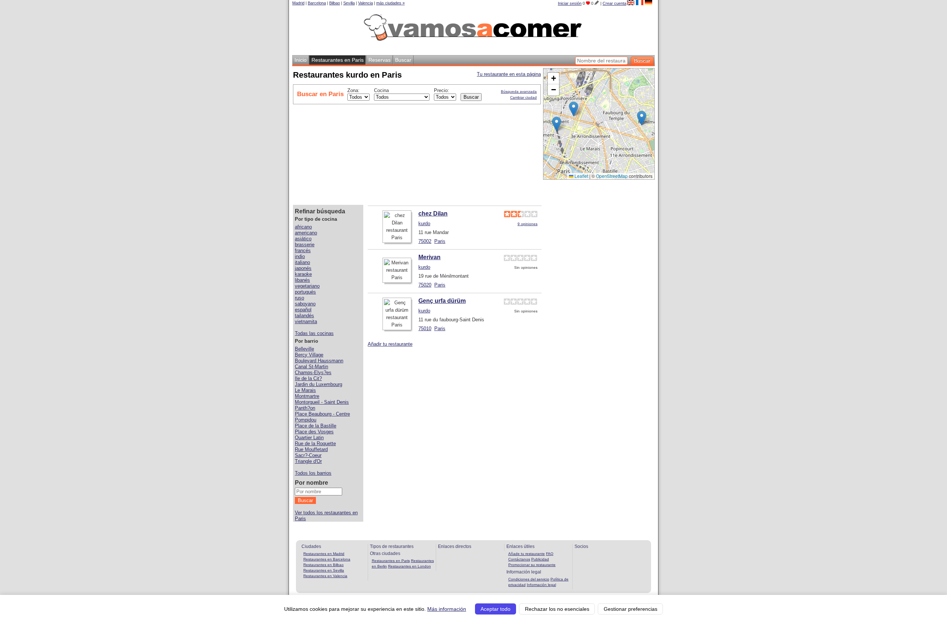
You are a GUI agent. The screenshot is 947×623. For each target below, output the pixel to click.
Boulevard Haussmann (319, 360)
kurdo (424, 223)
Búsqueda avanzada (519, 91)
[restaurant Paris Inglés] (630, 3)
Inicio (300, 60)
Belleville (304, 349)
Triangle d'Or (308, 461)
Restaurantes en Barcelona (326, 559)
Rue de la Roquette (315, 443)
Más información (446, 609)
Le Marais (305, 390)
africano (303, 227)
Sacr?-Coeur (308, 455)
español (303, 309)
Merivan (429, 257)
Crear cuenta (614, 3)
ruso (299, 298)
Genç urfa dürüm (442, 301)
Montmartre (307, 396)
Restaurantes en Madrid (323, 554)
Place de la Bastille (315, 426)
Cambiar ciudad (523, 97)
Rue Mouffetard (311, 449)
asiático (303, 238)
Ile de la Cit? (308, 378)
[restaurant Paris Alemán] (648, 3)
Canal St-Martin (311, 366)
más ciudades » (390, 3)
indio (300, 256)
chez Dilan (433, 213)
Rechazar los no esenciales (557, 609)
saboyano (305, 304)
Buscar (403, 60)
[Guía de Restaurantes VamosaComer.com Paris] (474, 44)
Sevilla (349, 3)
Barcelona (317, 3)
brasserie (304, 244)
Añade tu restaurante (526, 554)
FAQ (549, 554)
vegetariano (307, 286)
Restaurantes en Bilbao (323, 565)
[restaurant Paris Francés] (639, 3)
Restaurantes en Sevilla (323, 570)
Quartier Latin (309, 437)
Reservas (379, 60)
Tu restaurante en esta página (509, 74)
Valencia (365, 3)
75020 (424, 285)
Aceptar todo (495, 609)
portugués (305, 292)
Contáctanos (519, 559)
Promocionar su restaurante (532, 565)
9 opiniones (527, 224)
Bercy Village (309, 355)
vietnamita (306, 321)
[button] (556, 124)
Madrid (298, 3)
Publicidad (540, 559)
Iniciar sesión (570, 3)
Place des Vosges (314, 431)
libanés (302, 280)
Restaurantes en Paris (391, 561)
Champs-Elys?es (313, 372)
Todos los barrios (313, 473)
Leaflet (580, 176)
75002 (424, 241)
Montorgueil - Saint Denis (322, 402)
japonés (303, 268)
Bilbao (334, 3)
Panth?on (305, 408)
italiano (302, 262)
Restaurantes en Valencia (325, 576)
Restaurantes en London (409, 566)
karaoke (303, 274)
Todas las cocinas (314, 333)
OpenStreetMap (612, 176)
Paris (439, 241)
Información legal (541, 585)
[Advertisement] (487, 153)
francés (303, 250)
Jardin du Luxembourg (318, 384)
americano (306, 233)
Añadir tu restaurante (390, 344)
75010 (424, 328)
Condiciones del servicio (528, 579)
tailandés (304, 315)
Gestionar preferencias (630, 609)
